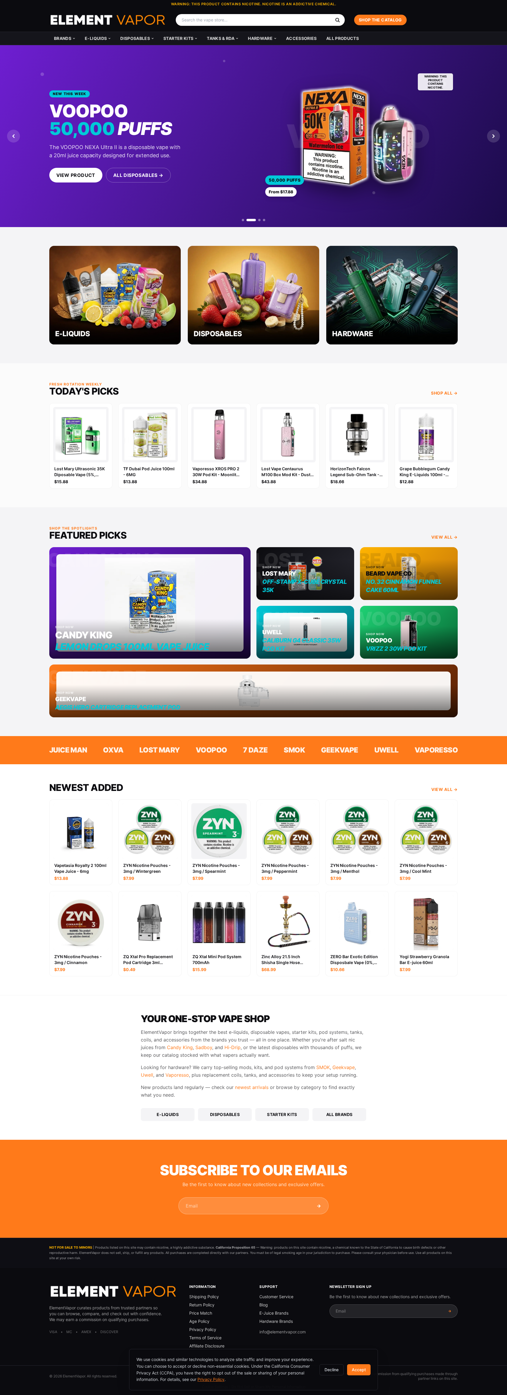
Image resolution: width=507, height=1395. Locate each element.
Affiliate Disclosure (206, 1345)
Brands (62, 38)
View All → (444, 537)
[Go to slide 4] (264, 220)
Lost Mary (159, 750)
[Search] (337, 20)
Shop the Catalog (380, 19)
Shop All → (444, 392)
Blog (263, 1304)
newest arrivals (251, 1087)
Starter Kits (178, 38)
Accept (359, 1369)
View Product (75, 175)
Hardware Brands (276, 1321)
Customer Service (276, 1296)
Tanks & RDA (220, 38)
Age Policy (199, 1321)
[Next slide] (493, 136)
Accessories (301, 38)
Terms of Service (205, 1337)
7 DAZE (255, 750)
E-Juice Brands (273, 1313)
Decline (332, 1369)
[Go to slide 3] (259, 220)
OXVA (113, 750)
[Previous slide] (13, 136)
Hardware (260, 38)
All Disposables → (138, 175)
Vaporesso (436, 750)
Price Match (200, 1313)
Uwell (386, 750)
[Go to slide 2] (251, 220)
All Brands (339, 1114)
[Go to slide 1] (243, 220)
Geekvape (339, 750)
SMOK (294, 750)
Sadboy (203, 1047)
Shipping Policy (204, 1296)
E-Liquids (96, 38)
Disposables (135, 38)
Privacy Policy (202, 1329)
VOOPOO (211, 750)
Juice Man (68, 750)
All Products (342, 38)
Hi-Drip (232, 1047)
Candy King (180, 1047)
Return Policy (201, 1304)
